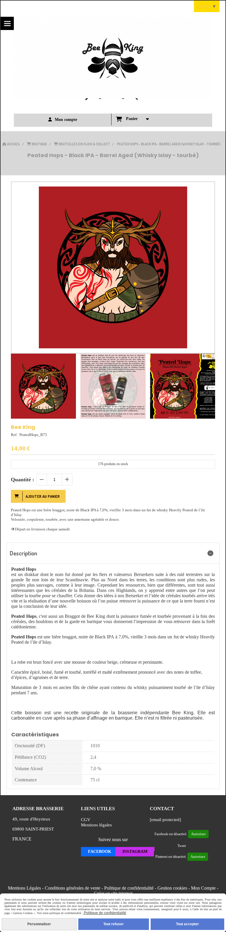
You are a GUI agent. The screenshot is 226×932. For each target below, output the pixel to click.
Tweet (181, 846)
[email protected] (165, 819)
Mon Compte (203, 888)
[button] (207, 386)
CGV (85, 819)
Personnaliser (39, 924)
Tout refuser (113, 924)
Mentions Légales (24, 888)
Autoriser (198, 834)
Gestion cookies (172, 888)
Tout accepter (187, 924)
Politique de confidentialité (129, 888)
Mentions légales (96, 825)
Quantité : (22, 479)
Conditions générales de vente (72, 888)
